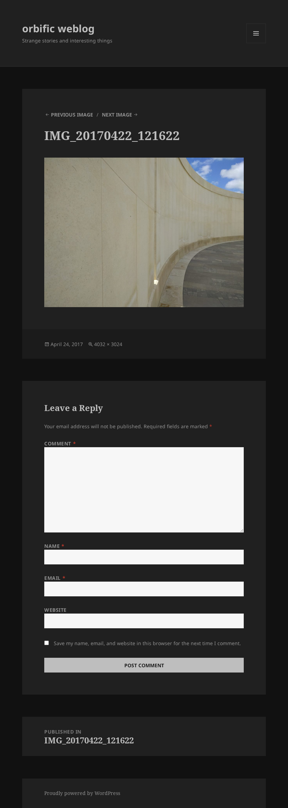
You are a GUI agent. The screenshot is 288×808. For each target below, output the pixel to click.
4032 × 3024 (108, 344)
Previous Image (72, 114)
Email (54, 578)
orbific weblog (58, 28)
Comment (60, 443)
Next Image (117, 114)
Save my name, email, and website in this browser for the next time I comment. (147, 643)
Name (54, 546)
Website (55, 610)
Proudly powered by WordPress (82, 793)
